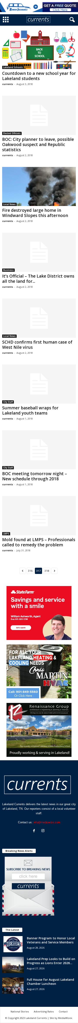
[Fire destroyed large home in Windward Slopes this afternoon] (39, 186)
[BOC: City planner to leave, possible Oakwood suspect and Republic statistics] (39, 115)
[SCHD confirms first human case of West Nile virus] (39, 318)
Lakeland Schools (13, 67)
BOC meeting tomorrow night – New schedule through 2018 (34, 476)
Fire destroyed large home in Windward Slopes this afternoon (35, 212)
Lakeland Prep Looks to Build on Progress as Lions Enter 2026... (51, 961)
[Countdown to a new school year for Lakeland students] (39, 49)
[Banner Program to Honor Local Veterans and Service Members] (13, 944)
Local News (9, 204)
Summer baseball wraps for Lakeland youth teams (30, 410)
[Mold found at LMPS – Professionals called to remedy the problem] (39, 515)
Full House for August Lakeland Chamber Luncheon (50, 981)
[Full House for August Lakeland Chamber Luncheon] (13, 985)
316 (30, 570)
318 (46, 570)
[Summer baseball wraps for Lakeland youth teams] (39, 384)
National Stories (20, 1011)
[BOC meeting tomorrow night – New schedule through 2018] (39, 449)
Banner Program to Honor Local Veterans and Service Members (51, 940)
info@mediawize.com (46, 822)
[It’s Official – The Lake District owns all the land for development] (39, 252)
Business (8, 270)
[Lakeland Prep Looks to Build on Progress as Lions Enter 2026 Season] (13, 965)
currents (7, 84)
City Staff (8, 401)
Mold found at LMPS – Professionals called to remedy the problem (38, 542)
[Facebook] (35, 831)
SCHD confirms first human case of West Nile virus (37, 344)
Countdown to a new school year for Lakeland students (39, 76)
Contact (63, 1011)
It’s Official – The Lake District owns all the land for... (38, 278)
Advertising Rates (44, 1011)
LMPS (6, 533)
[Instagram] (43, 831)
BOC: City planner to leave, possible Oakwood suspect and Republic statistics (38, 144)
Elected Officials (12, 133)
